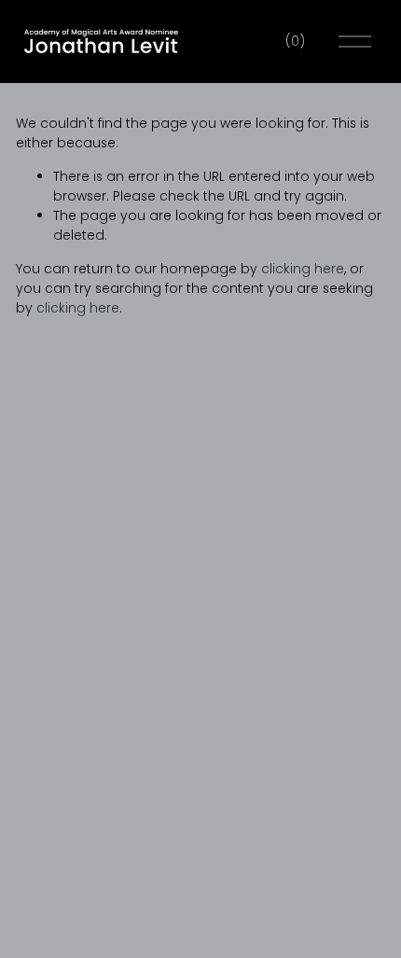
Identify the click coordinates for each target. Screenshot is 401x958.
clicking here (302, 268)
